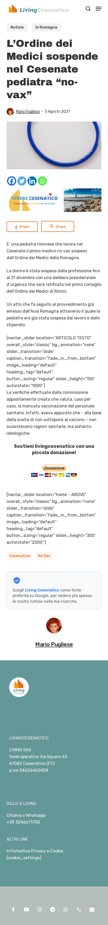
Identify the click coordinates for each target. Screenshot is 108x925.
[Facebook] (11, 181)
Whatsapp (35, 815)
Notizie (17, 27)
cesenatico (19, 556)
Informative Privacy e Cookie (35, 850)
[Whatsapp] (42, 181)
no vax (44, 556)
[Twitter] (21, 181)
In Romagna (46, 27)
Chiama (14, 815)
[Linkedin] (32, 181)
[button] (98, 8)
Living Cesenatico (42, 589)
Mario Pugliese (28, 111)
